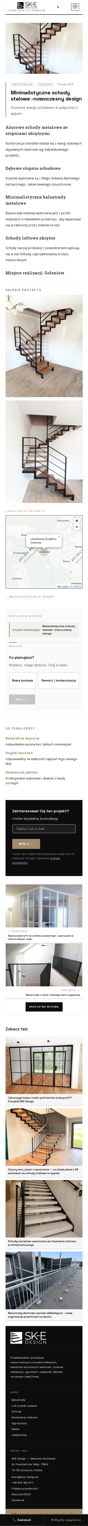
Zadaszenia (19, 1434)
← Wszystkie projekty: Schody (30, 596)
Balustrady (18, 1399)
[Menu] (75, 7)
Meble (15, 1429)
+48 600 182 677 (22, 1482)
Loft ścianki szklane (24, 1405)
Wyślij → (26, 844)
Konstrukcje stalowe (24, 1417)
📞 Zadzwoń (22, 1520)
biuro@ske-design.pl (25, 1476)
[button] (44, 552)
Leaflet (64, 586)
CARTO (77, 586)
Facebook (18, 1500)
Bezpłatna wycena (44, 1006)
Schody (16, 1411)
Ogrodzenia (19, 1423)
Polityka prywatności (25, 1488)
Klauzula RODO (21, 1494)
